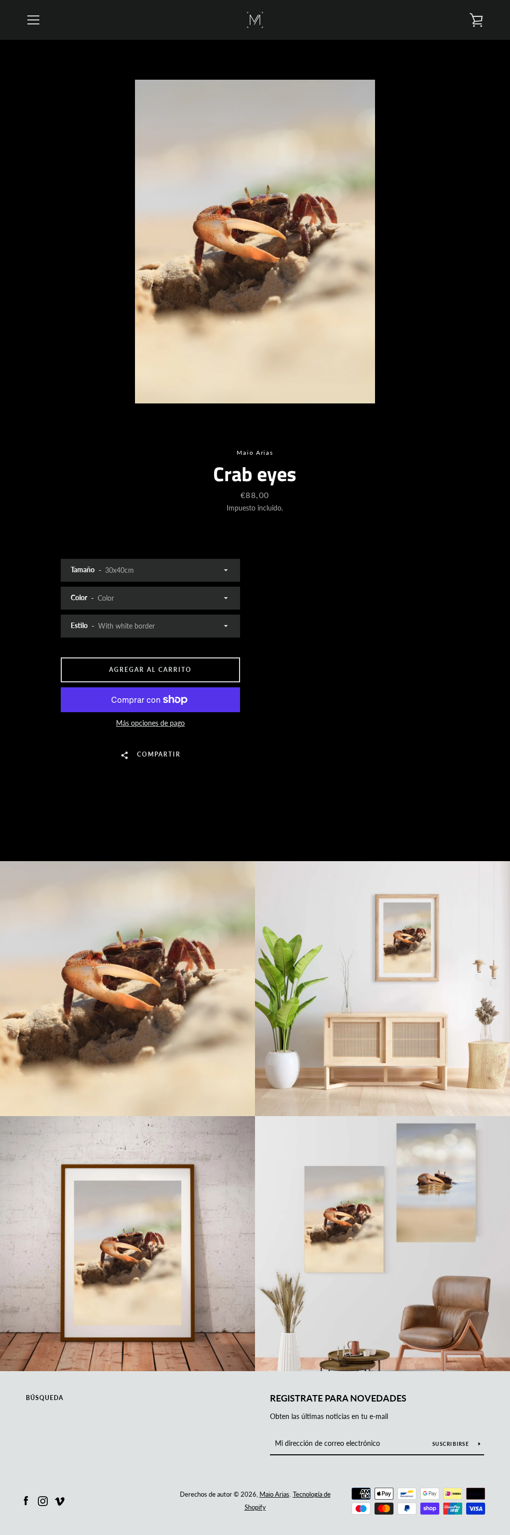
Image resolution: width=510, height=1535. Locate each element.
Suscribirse (451, 1444)
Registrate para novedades (338, 1398)
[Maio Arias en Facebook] (26, 1500)
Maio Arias (274, 1494)
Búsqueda (44, 1398)
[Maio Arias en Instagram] (43, 1500)
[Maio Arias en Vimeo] (60, 1500)
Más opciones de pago (150, 723)
